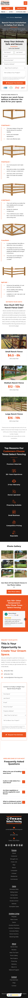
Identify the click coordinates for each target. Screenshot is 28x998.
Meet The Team (14, 952)
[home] (5, 3)
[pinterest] (17, 845)
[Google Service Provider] (11, 87)
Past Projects (14, 958)
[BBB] (5, 88)
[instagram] (9, 845)
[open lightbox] (7, 554)
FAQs (13, 982)
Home (7, 17)
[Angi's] (17, 87)
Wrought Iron (14, 859)
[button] (25, 3)
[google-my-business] (6, 845)
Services (12, 17)
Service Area (14, 946)
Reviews (14, 949)
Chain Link (14, 862)
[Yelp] (23, 88)
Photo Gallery (14, 955)
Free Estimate (14, 980)
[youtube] (14, 845)
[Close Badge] (21, 993)
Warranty (14, 964)
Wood (14, 853)
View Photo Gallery (14, 591)
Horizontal (14, 856)
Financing (14, 961)
